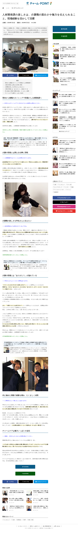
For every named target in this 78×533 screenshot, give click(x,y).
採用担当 (19, 519)
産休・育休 (30, 519)
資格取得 (56, 192)
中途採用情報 (25, 473)
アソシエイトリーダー (59, 189)
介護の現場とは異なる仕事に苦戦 (13, 84)
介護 (13, 519)
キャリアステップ (58, 187)
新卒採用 (64, 29)
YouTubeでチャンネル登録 (65, 211)
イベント (69, 189)
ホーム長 (69, 184)
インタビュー (7, 519)
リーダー (67, 187)
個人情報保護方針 (47, 526)
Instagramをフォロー (65, 206)
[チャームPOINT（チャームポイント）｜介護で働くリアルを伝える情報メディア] (39, 3)
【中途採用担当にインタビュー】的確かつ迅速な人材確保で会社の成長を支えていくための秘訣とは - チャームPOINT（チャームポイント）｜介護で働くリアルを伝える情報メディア (25, 344)
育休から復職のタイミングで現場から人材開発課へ (18, 82)
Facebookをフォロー (65, 197)
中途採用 (64, 36)
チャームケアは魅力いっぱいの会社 (14, 93)
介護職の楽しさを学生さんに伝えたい (14, 87)
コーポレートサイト (22, 526)
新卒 (25, 519)
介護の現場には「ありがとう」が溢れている (16, 89)
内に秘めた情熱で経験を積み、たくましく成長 (17, 91)
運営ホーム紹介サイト (35, 526)
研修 (72, 187)
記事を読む (13, 493)
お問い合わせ (57, 526)
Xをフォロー (64, 202)
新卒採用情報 (25, 466)
